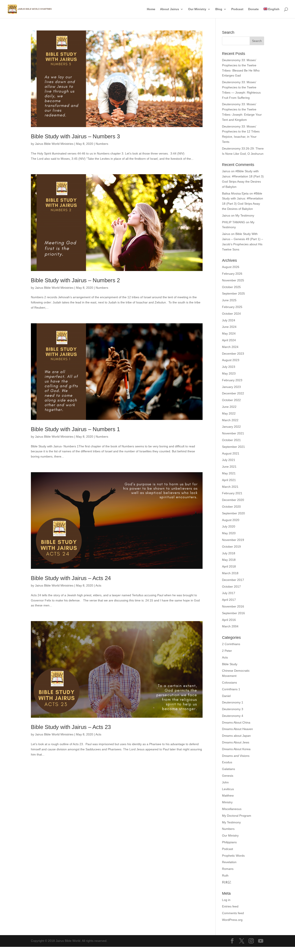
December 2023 (233, 353)
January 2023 (231, 387)
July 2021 (228, 460)
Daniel (226, 696)
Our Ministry (197, 9)
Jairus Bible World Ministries (54, 143)
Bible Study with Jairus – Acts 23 (71, 727)
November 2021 (233, 433)
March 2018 (230, 573)
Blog (218, 9)
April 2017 (229, 599)
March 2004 (230, 626)
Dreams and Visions (235, 755)
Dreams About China (236, 722)
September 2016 (233, 613)
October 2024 (231, 313)
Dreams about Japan (236, 735)
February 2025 (232, 307)
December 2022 (233, 393)
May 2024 (229, 333)
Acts (98, 585)
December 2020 (233, 500)
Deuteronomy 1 (232, 702)
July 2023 (228, 366)
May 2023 (229, 373)
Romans (227, 868)
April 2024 (229, 340)
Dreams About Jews (235, 742)
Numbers (102, 143)
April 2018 (229, 566)
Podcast (237, 9)
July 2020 (228, 526)
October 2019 (231, 546)
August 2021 (230, 453)
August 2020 (230, 520)
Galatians (228, 769)
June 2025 (229, 300)
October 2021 (231, 440)
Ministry (227, 802)
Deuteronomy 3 (232, 709)
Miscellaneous (231, 809)
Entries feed (230, 906)
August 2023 (230, 360)
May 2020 (229, 533)
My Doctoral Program (236, 815)
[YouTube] (260, 941)
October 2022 (231, 400)
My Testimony (244, 215)
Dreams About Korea (236, 749)
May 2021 (229, 473)
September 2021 (233, 446)
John (225, 782)
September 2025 (233, 293)
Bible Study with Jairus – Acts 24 (71, 578)
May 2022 (229, 413)
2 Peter (227, 650)
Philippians (229, 842)
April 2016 (229, 620)
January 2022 (231, 426)
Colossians (229, 682)
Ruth (225, 875)
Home (151, 9)
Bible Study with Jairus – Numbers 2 (75, 280)
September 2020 (233, 513)
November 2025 (233, 280)
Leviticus (228, 789)
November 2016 (233, 606)
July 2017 (228, 593)
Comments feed (233, 913)
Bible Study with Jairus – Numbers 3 (75, 136)
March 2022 (230, 420)
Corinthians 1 (231, 689)
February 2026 (232, 273)
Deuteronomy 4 (232, 715)
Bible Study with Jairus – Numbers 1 (75, 429)
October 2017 (231, 586)
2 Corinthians (231, 644)
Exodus (227, 762)
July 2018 (228, 553)
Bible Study (229, 664)
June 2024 (229, 326)
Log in (226, 900)
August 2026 (230, 267)
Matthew (228, 795)
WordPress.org (232, 919)
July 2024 (228, 320)
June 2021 (229, 466)
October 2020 (231, 506)
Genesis (227, 775)
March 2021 (230, 486)
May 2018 (229, 559)
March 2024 (230, 347)
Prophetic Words (233, 855)
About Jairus (169, 9)
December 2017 (233, 580)
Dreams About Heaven (237, 729)
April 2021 (229, 480)
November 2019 (233, 540)
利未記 (226, 882)
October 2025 (231, 287)
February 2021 (232, 493)
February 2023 (232, 380)
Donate (253, 9)
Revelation (229, 862)
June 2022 (229, 406)
